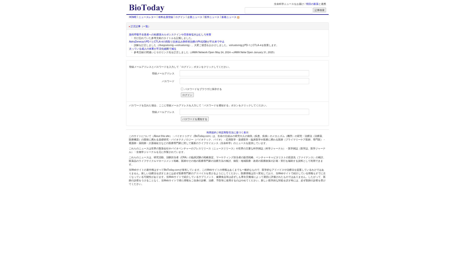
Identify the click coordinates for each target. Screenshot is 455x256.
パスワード (168, 81)
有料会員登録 (165, 17)
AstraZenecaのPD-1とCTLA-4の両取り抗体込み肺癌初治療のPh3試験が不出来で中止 (176, 41)
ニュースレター (147, 17)
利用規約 (211, 132)
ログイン (180, 17)
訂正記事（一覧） (141, 26)
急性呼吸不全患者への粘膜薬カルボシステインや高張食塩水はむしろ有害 (170, 34)
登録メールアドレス (163, 73)
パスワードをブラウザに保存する (203, 89)
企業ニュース (194, 17)
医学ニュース (211, 17)
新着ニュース (229, 17)
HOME (132, 17)
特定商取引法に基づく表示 (233, 132)
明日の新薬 (312, 4)
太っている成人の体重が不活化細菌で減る (152, 48)
